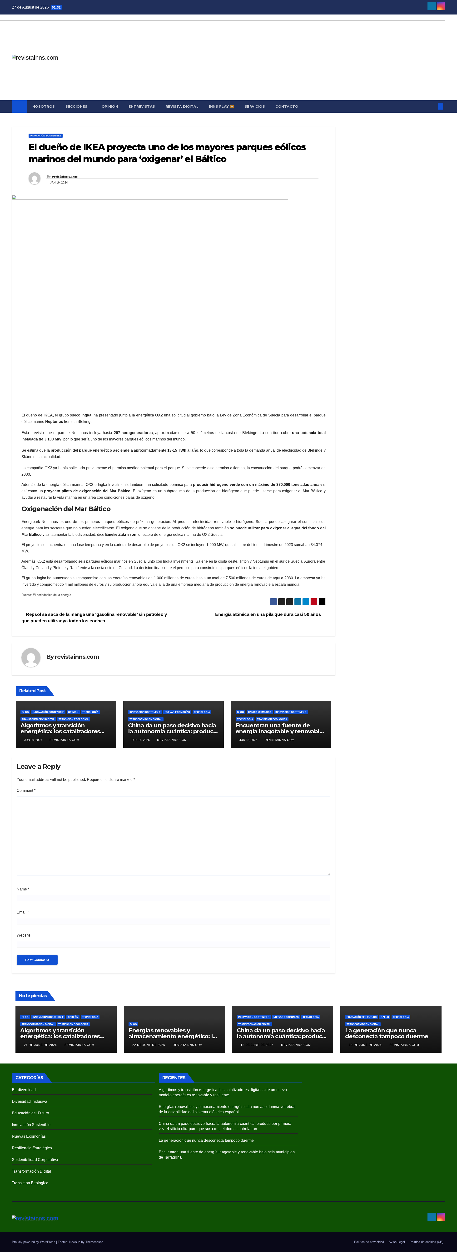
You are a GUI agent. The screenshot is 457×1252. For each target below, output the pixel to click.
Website (23, 935)
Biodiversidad (24, 1090)
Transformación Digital (38, 719)
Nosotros (43, 106)
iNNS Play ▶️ (221, 106)
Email (23, 912)
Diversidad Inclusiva (29, 1101)
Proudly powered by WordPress (34, 1242)
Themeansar (93, 1242)
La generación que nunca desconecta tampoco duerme (386, 1033)
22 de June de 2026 (149, 1045)
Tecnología (90, 712)
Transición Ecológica (74, 719)
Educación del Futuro (362, 1017)
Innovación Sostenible (45, 135)
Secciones (77, 106)
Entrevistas (142, 106)
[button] (432, 106)
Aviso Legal (397, 1242)
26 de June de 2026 (41, 1045)
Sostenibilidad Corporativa (35, 1160)
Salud (385, 1017)
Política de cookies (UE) (426, 1242)
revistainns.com (65, 176)
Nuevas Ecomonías (177, 712)
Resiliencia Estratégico (32, 1148)
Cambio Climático (259, 712)
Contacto (286, 106)
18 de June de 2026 (257, 1045)
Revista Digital (182, 106)
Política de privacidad (369, 1242)
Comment (26, 790)
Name (23, 889)
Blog (25, 712)
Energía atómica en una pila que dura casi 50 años (268, 614)
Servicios (255, 106)
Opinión (110, 106)
